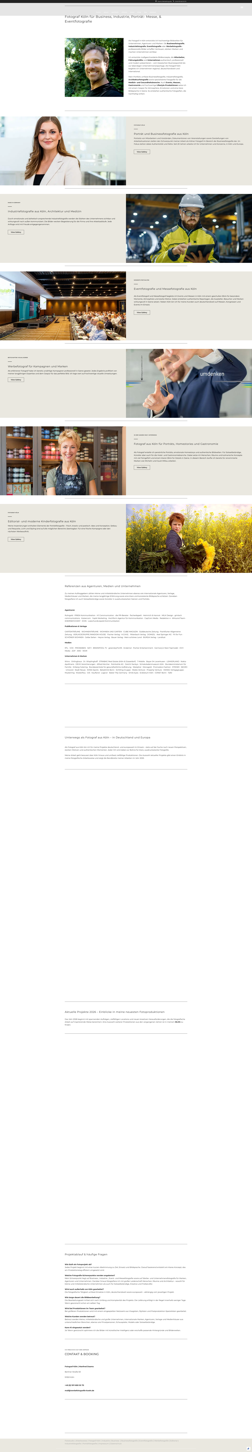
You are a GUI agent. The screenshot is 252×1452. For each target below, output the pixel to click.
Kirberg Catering (80, 667)
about (106, 12)
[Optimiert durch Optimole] (249, 1449)
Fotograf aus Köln (75, 747)
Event (84, 1183)
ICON (84, 621)
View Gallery (142, 152)
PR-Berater (123, 615)
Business (158, 1128)
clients (124, 12)
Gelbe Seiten (90, 637)
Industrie (106, 1441)
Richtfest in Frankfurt (123, 1219)
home (98, 12)
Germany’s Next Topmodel (166, 648)
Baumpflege (162, 1130)
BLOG (178, 1022)
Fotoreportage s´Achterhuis (123, 1105)
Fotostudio (69, 1441)
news (132, 12)
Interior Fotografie (157, 1070)
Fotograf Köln (95, 1441)
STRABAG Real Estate (108, 661)
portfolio (115, 12)
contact (153, 12)
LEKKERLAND (173, 661)
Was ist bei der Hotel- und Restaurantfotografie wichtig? (162, 1074)
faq (145, 12)
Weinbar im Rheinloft (84, 1073)
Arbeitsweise (81, 1441)
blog (139, 12)
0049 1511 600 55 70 (180, 1)
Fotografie (84, 1070)
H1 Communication (105, 615)
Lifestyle (170, 1070)
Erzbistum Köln (146, 673)
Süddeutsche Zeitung (148, 632)
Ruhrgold (69, 615)
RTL (66, 648)
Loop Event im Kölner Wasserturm (84, 1186)
